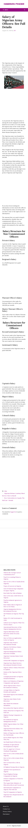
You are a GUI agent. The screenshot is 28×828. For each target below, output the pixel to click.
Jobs (5, 491)
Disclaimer (6, 814)
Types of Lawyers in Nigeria (12, 586)
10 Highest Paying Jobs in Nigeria (14, 767)
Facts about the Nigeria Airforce (14, 708)
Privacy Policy (7, 811)
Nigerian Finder (14, 4)
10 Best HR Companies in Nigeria (14, 660)
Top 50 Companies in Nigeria (13, 792)
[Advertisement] (14, 48)
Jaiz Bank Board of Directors (12, 742)
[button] (25, 10)
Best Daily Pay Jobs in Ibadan (13, 593)
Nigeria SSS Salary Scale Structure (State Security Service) (11, 633)
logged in (13, 512)
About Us (6, 806)
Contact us (6, 809)
